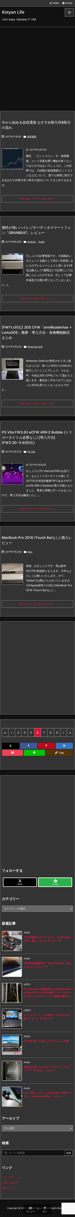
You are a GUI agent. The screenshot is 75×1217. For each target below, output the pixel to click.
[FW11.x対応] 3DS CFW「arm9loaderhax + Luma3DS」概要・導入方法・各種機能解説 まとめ (37, 332)
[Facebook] (28, 746)
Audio (41, 241)
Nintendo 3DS (35, 346)
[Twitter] (10, 746)
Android (31, 241)
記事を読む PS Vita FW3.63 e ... (37, 508)
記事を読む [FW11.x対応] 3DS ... (37, 403)
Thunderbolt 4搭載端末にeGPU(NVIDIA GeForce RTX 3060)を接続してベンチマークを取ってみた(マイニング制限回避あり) (48, 992)
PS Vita (31, 451)
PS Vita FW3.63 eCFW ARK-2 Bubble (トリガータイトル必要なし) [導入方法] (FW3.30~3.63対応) (37, 437)
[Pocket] (12, 753)
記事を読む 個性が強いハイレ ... (37, 298)
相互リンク (8, 1188)
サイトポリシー (11, 1177)
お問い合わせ (10, 1182)
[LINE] (34, 753)
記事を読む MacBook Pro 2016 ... (37, 603)
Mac (30, 551)
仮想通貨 (31, 136)
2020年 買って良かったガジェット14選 (46, 1040)
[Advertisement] (37, 66)
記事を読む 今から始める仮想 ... (37, 198)
